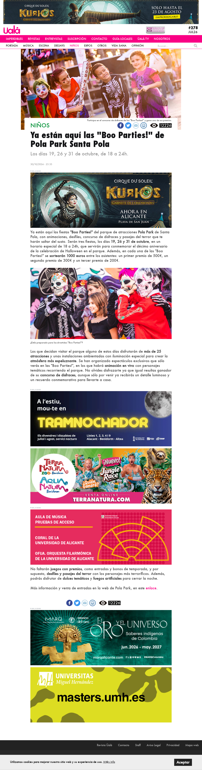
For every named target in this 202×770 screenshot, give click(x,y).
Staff (138, 745)
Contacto (123, 745)
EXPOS (88, 45)
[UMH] (101, 694)
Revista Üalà (104, 745)
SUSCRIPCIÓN (76, 39)
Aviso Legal (154, 745)
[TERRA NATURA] (101, 475)
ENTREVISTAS (53, 39)
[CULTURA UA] (101, 537)
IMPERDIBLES (14, 39)
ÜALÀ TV (143, 39)
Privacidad (172, 745)
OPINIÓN (138, 45)
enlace (151, 588)
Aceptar (183, 762)
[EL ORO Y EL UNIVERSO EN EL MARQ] (101, 637)
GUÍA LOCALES (122, 39)
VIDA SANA (119, 45)
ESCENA (44, 45)
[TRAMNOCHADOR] (101, 418)
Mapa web (192, 745)
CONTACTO (99, 39)
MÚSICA (28, 45)
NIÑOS (74, 45)
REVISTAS (34, 39)
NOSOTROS (162, 39)
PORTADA (12, 45)
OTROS (102, 45)
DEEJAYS (59, 45)
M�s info (109, 762)
